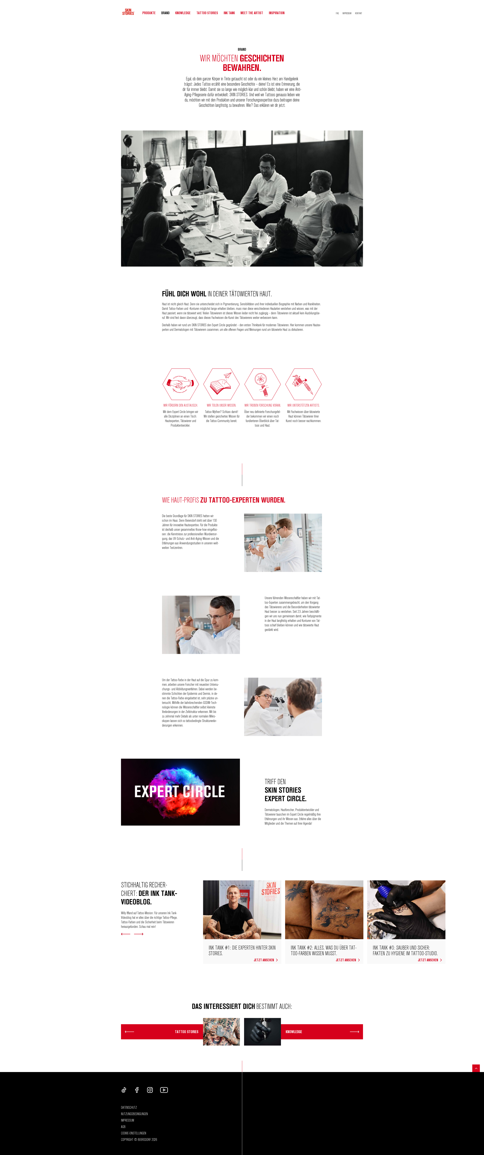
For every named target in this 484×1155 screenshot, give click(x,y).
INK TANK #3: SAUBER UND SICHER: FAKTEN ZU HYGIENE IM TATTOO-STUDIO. (405, 950)
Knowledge (183, 13)
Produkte (149, 13)
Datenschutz (129, 1107)
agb (123, 1126)
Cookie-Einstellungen (133, 1133)
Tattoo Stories (207, 13)
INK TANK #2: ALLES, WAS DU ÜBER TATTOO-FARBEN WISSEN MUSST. (324, 950)
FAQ (337, 13)
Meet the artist (251, 13)
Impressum (346, 13)
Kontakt (358, 13)
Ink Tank (229, 13)
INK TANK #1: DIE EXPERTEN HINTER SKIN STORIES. (242, 950)
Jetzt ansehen (264, 960)
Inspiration (277, 13)
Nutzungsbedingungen (134, 1113)
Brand (165, 13)
